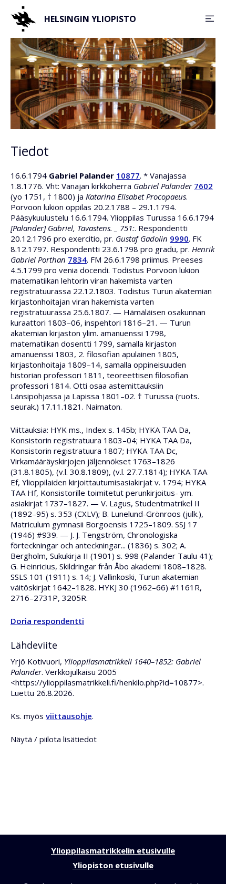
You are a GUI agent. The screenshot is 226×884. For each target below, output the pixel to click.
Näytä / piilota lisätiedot (54, 739)
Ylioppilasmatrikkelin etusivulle (113, 850)
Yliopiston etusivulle (113, 865)
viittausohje (69, 716)
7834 (77, 259)
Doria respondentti (47, 621)
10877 (128, 175)
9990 (179, 238)
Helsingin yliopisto (90, 19)
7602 (203, 186)
